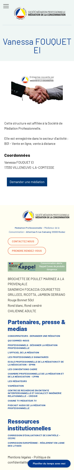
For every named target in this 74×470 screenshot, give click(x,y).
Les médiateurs (17, 381)
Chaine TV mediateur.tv (22, 400)
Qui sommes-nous (18, 340)
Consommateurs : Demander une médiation (34, 336)
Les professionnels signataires (28, 357)
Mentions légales (19, 457)
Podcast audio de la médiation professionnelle (26, 407)
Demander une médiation (27, 182)
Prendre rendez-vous (27, 250)
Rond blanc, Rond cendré (25, 305)
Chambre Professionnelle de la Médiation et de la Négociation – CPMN (36, 375)
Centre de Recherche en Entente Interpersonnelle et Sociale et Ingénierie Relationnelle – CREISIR (34, 393)
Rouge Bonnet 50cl (21, 300)
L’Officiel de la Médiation (23, 352)
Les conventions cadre (22, 369)
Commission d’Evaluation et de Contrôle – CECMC (34, 437)
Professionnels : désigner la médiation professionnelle (32, 346)
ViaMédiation (16, 385)
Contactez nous (23, 241)
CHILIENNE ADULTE (22, 311)
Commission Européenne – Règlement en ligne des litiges (36, 444)
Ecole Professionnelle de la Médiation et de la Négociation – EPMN (36, 363)
